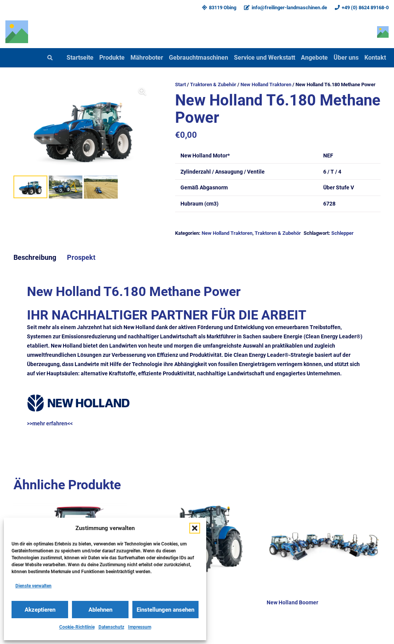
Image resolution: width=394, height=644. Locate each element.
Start (180, 84)
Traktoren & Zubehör (213, 84)
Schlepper (342, 233)
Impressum (139, 627)
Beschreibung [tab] (34, 257)
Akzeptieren (40, 609)
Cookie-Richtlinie (77, 627)
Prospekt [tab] (81, 257)
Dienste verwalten (33, 586)
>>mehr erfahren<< (50, 423)
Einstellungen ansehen (165, 609)
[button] (195, 528)
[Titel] (16, 31)
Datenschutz (111, 627)
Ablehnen (100, 609)
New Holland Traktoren (265, 84)
